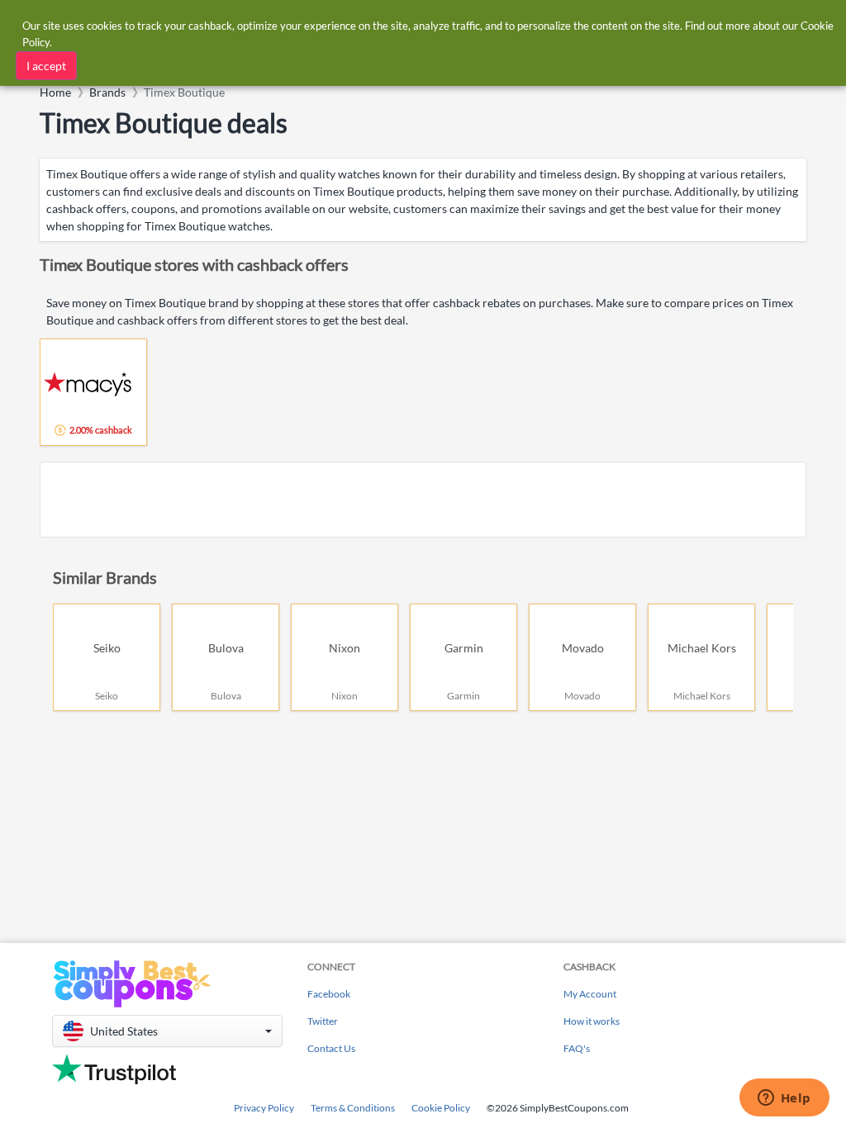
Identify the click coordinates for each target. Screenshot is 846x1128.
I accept (46, 66)
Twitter (322, 1021)
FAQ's (576, 1048)
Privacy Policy (264, 1108)
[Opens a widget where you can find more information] (784, 1099)
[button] (167, 1031)
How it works (591, 1021)
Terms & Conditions (353, 1108)
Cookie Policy (440, 1108)
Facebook (328, 994)
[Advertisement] (423, 499)
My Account (589, 994)
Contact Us (331, 1048)
